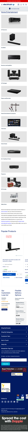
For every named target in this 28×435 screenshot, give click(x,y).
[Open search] (23, 4)
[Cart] (26, 4)
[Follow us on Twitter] (5, 402)
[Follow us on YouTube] (14, 402)
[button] (20, 274)
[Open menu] (1, 4)
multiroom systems (5, 221)
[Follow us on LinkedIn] (17, 402)
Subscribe (5, 363)
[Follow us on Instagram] (8, 402)
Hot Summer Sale (15, 8)
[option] (14, 9)
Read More (4, 309)
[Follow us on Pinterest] (11, 402)
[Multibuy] (18, 4)
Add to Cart (9, 274)
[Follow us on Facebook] (2, 402)
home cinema (4, 211)
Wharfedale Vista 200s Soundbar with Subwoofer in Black (11, 260)
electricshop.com (20, 408)
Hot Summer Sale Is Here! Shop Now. (14, 1)
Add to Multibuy (6, 277)
